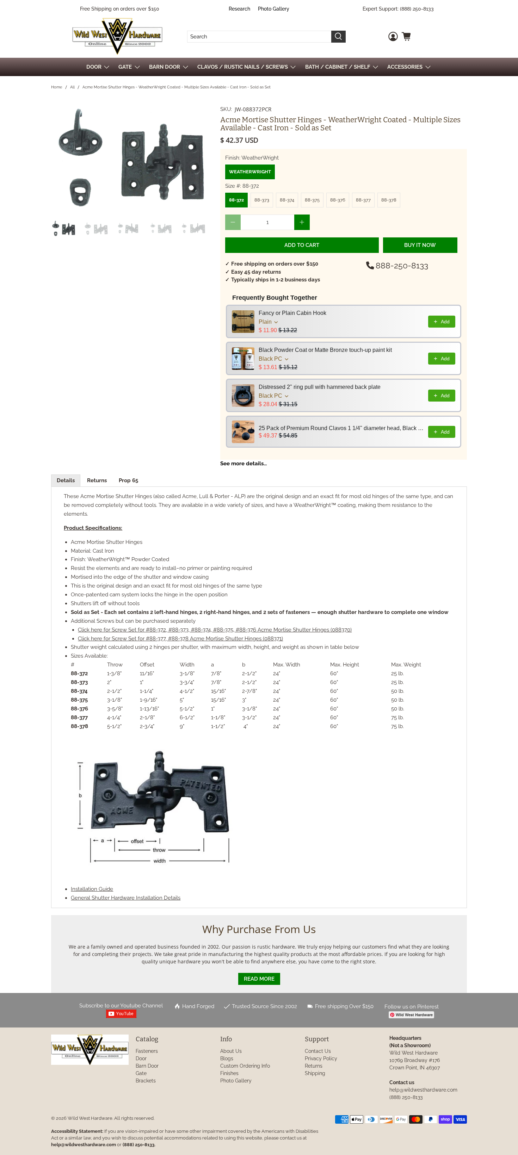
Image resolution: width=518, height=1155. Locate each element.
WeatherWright (250, 171)
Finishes (229, 1073)
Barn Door (147, 1066)
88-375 (312, 200)
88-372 (236, 200)
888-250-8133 (402, 265)
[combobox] (259, 37)
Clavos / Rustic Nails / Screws (242, 67)
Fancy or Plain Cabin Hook (292, 313)
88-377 (363, 200)
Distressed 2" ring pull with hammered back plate (320, 387)
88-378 (388, 200)
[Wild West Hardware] (117, 36)
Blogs (226, 1058)
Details (66, 480)
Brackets (146, 1080)
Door (141, 1058)
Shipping (315, 1073)
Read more (259, 979)
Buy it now (420, 245)
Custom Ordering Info (245, 1066)
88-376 (337, 200)
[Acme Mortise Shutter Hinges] (132, 159)
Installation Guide (92, 889)
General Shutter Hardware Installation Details (125, 898)
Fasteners (147, 1051)
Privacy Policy (321, 1058)
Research (239, 9)
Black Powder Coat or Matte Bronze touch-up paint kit (325, 350)
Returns (97, 480)
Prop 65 (128, 480)
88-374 (287, 200)
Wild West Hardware (90, 1118)
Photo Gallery (273, 9)
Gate (141, 1073)
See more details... (243, 463)
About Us (231, 1051)
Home (56, 87)
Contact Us (318, 1051)
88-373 (261, 200)
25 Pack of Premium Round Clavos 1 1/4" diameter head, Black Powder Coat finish (341, 428)
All (72, 87)
